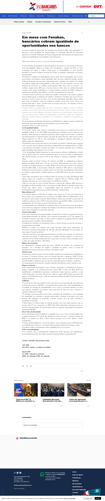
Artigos (29, 21)
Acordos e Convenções (43, 21)
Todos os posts (19, 21)
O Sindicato (76, 478)
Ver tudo (89, 380)
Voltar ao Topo (2, 493)
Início (74, 472)
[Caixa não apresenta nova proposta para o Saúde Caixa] (79, 390)
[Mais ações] (82, 33)
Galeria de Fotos (59, 21)
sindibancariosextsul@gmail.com (23, 485)
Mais (70, 21)
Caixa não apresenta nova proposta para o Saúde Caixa (77, 400)
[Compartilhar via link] (31, 366)
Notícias (75, 480)
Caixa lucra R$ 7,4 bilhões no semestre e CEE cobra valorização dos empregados (25, 400)
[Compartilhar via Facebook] (23, 366)
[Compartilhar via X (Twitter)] (27, 366)
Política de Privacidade (69, 498)
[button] (89, 21)
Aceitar (98, 498)
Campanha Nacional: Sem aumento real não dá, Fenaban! (52, 400)
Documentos (77, 483)
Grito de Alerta (77, 475)
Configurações (88, 498)
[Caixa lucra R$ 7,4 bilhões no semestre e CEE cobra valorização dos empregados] (26, 390)
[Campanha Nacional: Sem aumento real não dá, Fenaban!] (52, 390)
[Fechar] (103, 498)
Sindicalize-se (77, 486)
